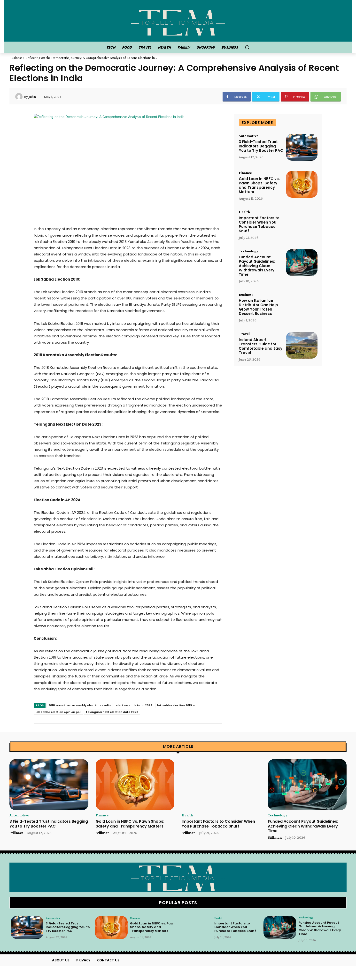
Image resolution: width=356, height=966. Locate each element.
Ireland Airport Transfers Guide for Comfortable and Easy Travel (260, 346)
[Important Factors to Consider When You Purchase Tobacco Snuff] (301, 223)
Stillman (16, 833)
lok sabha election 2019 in (176, 705)
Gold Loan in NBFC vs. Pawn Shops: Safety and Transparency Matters (259, 185)
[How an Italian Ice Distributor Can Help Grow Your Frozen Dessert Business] (301, 306)
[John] (19, 96)
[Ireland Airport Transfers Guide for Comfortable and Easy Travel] (301, 345)
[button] (247, 47)
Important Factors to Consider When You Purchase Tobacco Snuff (259, 224)
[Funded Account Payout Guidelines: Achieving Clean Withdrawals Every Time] (301, 262)
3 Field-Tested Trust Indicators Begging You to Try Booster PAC (261, 146)
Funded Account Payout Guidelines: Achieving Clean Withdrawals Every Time (257, 265)
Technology (248, 251)
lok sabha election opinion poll (58, 712)
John (32, 97)
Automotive (248, 136)
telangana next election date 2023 (112, 712)
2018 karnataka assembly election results (79, 705)
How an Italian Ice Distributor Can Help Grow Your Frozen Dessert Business (258, 307)
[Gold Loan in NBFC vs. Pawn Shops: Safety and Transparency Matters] (301, 184)
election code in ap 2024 (134, 705)
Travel (244, 334)
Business (15, 58)
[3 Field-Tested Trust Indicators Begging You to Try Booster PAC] (301, 147)
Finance (245, 173)
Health (244, 212)
